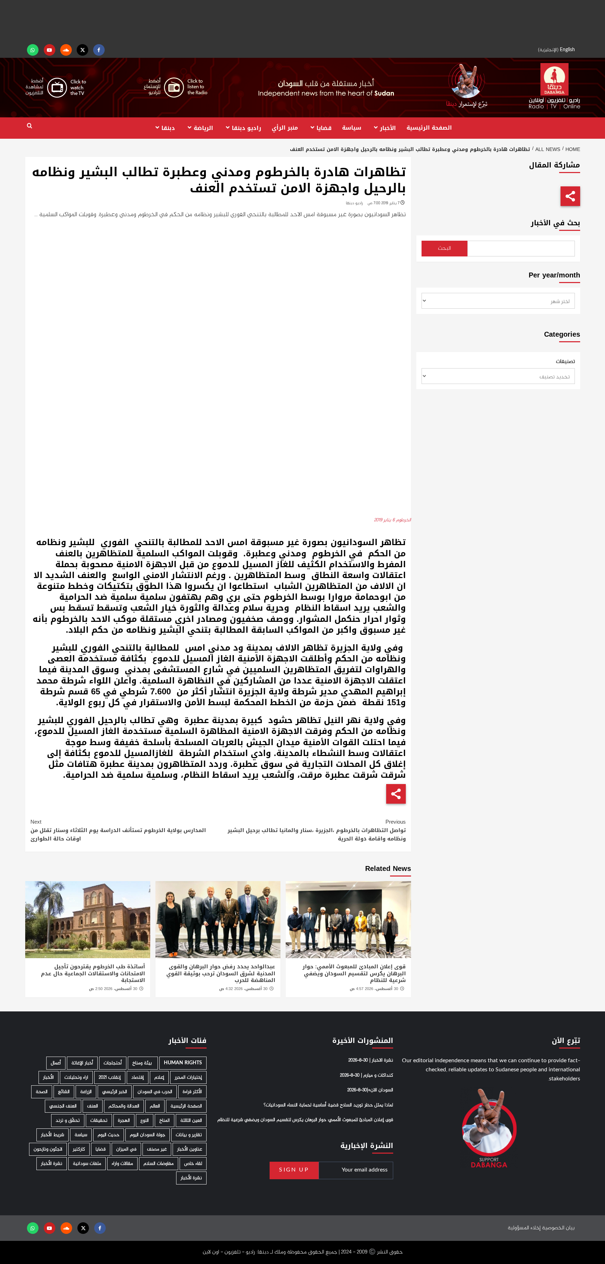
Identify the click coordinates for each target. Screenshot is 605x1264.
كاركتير (79, 1149)
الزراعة (86, 1092)
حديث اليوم (108, 1135)
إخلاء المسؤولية (524, 1228)
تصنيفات (565, 361)
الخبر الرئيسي (114, 1092)
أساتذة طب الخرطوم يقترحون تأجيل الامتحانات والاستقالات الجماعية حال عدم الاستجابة (93, 973)
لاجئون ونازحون (48, 1149)
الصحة (42, 1092)
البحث (444, 248)
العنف (92, 1106)
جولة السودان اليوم (147, 1135)
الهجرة (124, 1121)
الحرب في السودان (155, 1092)
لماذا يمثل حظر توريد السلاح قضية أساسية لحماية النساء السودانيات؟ (328, 1105)
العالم (155, 1106)
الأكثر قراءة (192, 1092)
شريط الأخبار (52, 1135)
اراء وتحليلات (76, 1077)
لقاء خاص (193, 1164)
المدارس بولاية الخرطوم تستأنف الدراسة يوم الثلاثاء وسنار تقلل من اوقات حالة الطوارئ (118, 830)
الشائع (64, 1092)
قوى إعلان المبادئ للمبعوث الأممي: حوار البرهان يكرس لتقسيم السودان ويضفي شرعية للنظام (354, 973)
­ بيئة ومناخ (142, 1063)
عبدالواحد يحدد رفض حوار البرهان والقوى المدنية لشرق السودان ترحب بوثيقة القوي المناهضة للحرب (220, 973)
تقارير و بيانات (189, 1135)
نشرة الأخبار (51, 1164)
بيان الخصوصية (558, 1228)
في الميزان (126, 1149)
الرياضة (203, 127)
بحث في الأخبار (555, 223)
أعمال (56, 1063)
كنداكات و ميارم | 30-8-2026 (366, 1075)
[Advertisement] (302, 21)
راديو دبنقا (246, 127)
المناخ (164, 1121)
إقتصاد (137, 1077)
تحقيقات (98, 1121)
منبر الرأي (285, 127)
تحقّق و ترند (68, 1121)
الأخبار (388, 127)
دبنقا (168, 127)
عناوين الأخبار (189, 1149)
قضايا (324, 127)
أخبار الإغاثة (82, 1063)
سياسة (351, 127)
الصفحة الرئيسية (429, 127)
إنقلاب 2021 (110, 1077)
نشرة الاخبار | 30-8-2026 (370, 1060)
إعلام (159, 1077)
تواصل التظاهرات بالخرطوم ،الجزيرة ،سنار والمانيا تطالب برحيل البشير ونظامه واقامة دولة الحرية (317, 830)
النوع (144, 1121)
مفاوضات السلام (159, 1164)
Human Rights (183, 1063)
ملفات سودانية (87, 1164)
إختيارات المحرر (188, 1077)
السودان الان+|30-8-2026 (370, 1090)
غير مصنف (157, 1149)
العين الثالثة (191, 1121)
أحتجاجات (113, 1063)
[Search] (29, 126)
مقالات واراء (122, 1164)
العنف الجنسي (63, 1106)
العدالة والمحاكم (124, 1106)
